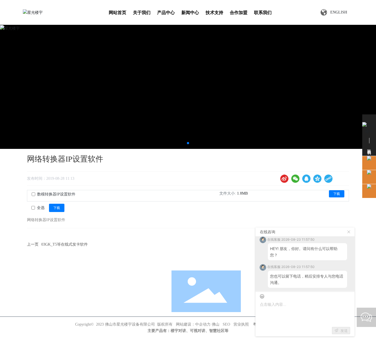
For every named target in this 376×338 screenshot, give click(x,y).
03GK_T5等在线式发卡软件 (64, 244)
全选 (41, 208)
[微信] (295, 179)
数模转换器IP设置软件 (56, 194)
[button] (188, 143)
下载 (336, 194)
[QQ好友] (306, 179)
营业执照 (241, 324)
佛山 (215, 324)
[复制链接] (328, 179)
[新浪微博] (284, 179)
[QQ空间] (317, 179)
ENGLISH (338, 12)
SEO (226, 324)
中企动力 (203, 324)
